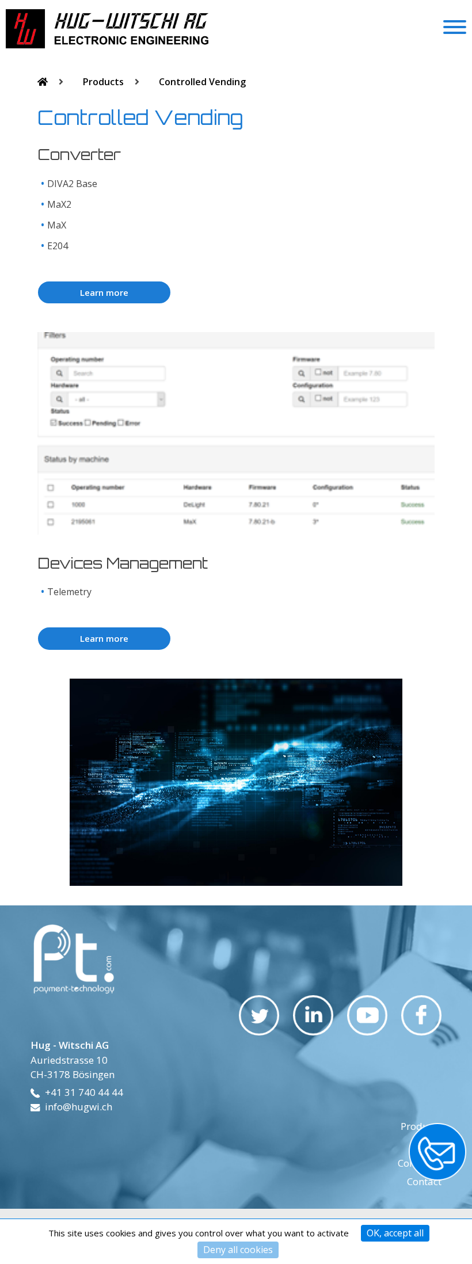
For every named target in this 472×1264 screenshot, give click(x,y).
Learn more (104, 292)
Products (104, 81)
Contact (424, 1181)
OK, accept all (395, 1233)
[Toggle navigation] (454, 28)
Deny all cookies (238, 1249)
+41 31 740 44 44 (84, 1092)
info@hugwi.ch (78, 1106)
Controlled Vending (202, 81)
